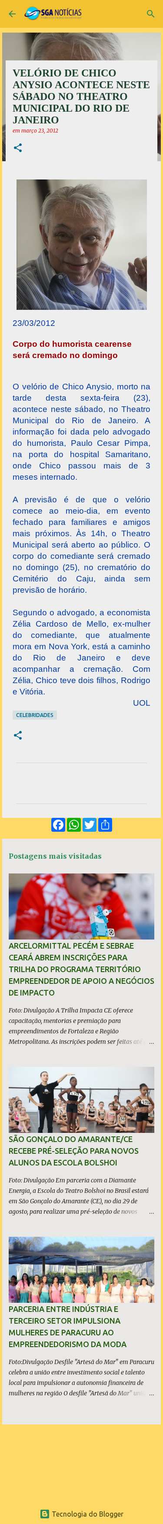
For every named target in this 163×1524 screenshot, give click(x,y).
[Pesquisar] (151, 13)
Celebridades (34, 715)
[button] (18, 148)
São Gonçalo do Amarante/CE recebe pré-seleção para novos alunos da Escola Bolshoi (74, 1151)
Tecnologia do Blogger (86, 1514)
